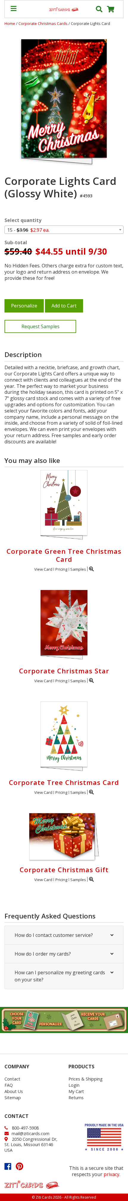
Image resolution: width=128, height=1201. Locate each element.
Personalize (24, 305)
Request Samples (40, 326)
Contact (12, 1079)
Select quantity (22, 220)
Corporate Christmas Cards (43, 23)
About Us (13, 1091)
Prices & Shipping (85, 1079)
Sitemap (12, 1097)
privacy (111, 1174)
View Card (43, 569)
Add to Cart (64, 305)
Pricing (61, 569)
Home (9, 23)
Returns (76, 1097)
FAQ (8, 1085)
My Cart (76, 1091)
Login (73, 1085)
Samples (78, 569)
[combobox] (64, 230)
